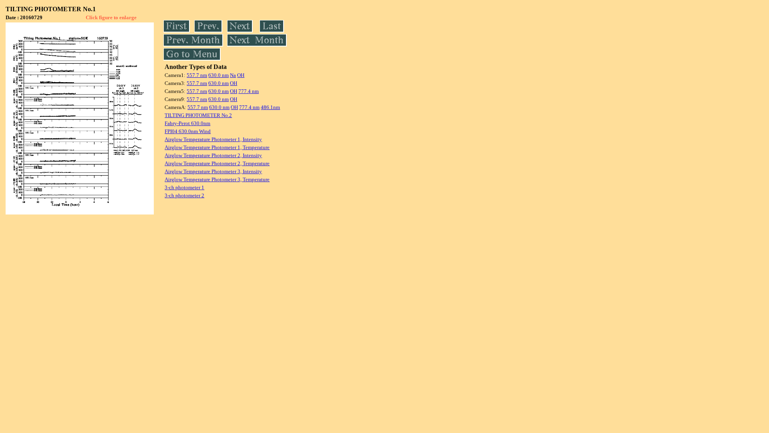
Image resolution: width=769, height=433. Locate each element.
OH (240, 75)
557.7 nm (197, 75)
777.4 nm (248, 91)
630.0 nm (218, 75)
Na (233, 75)
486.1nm (270, 107)
